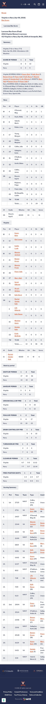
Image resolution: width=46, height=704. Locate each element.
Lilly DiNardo (25, 79)
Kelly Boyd (35, 74)
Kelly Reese (28, 77)
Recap (3, 13)
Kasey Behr (26, 74)
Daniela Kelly (14, 79)
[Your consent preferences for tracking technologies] (4, 700)
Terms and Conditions (36, 692)
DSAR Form (8, 695)
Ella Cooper (18, 239)
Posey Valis (18, 77)
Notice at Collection (35, 695)
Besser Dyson (8, 77)
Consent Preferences (20, 692)
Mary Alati (18, 278)
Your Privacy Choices (20, 695)
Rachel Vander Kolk (17, 301)
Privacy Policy (7, 692)
